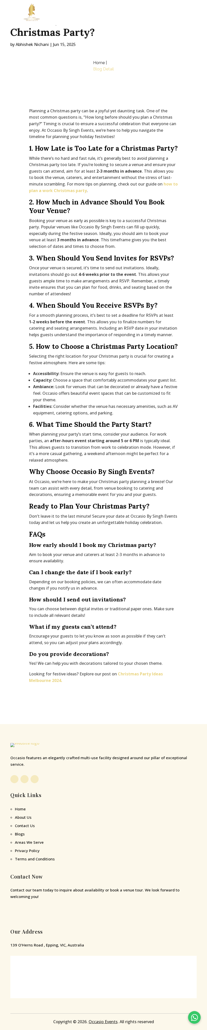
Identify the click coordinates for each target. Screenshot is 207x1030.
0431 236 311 (34, 914)
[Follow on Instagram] (24, 779)
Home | (100, 62)
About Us (23, 817)
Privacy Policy (27, 850)
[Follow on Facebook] (14, 779)
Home (20, 808)
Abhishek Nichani (32, 44)
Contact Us (25, 825)
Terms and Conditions (35, 858)
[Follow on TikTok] (35, 779)
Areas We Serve (29, 842)
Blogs (20, 833)
